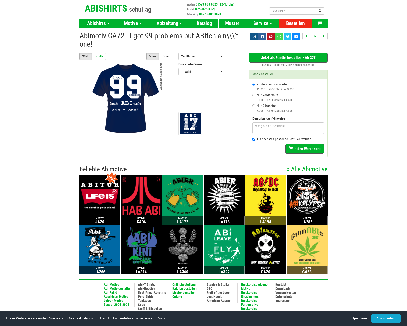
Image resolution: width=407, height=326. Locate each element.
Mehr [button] (161, 318)
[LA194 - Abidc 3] (265, 195)
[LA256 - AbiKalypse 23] (307, 195)
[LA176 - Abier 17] (224, 195)
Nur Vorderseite (275, 97)
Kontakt (280, 285)
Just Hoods (214, 297)
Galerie (177, 297)
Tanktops (144, 301)
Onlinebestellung (184, 285)
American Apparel (219, 301)
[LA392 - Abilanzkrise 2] (224, 245)
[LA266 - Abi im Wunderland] (99, 245)
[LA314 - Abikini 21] (141, 245)
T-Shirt (85, 56)
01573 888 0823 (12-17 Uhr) (215, 4)
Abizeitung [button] (168, 23)
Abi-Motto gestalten (117, 289)
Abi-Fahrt (110, 293)
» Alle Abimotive (307, 169)
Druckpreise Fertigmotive (249, 303)
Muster (232, 23)
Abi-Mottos (111, 285)
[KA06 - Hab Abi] (141, 195)
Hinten (165, 56)
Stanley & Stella (218, 285)
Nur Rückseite (275, 108)
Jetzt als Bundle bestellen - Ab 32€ (288, 57)
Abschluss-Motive (116, 297)
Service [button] (261, 23)
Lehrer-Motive (113, 301)
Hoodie (99, 56)
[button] (306, 36)
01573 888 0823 (210, 14)
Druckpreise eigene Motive (254, 287)
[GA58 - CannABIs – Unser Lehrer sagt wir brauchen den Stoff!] (307, 245)
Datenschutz (283, 297)
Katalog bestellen (184, 289)
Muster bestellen (183, 293)
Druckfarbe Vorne (190, 64)
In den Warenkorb (307, 148)
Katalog (204, 23)
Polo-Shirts (145, 297)
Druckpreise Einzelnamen (250, 295)
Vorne (152, 56)
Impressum (282, 301)
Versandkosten (285, 293)
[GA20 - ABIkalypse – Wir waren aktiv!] (265, 245)
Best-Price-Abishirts (152, 293)
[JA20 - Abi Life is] (99, 195)
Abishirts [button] (97, 23)
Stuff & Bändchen (150, 309)
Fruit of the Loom (218, 293)
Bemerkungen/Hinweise (268, 119)
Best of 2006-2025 (116, 305)
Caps (141, 305)
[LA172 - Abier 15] (182, 195)
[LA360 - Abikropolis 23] (182, 245)
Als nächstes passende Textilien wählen (284, 139)
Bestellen (295, 23)
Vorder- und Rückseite (275, 86)
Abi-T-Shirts (146, 285)
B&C (209, 289)
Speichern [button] (359, 318)
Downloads (282, 289)
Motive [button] (131, 23)
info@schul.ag (205, 9)
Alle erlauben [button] (386, 318)
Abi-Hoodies (146, 289)
